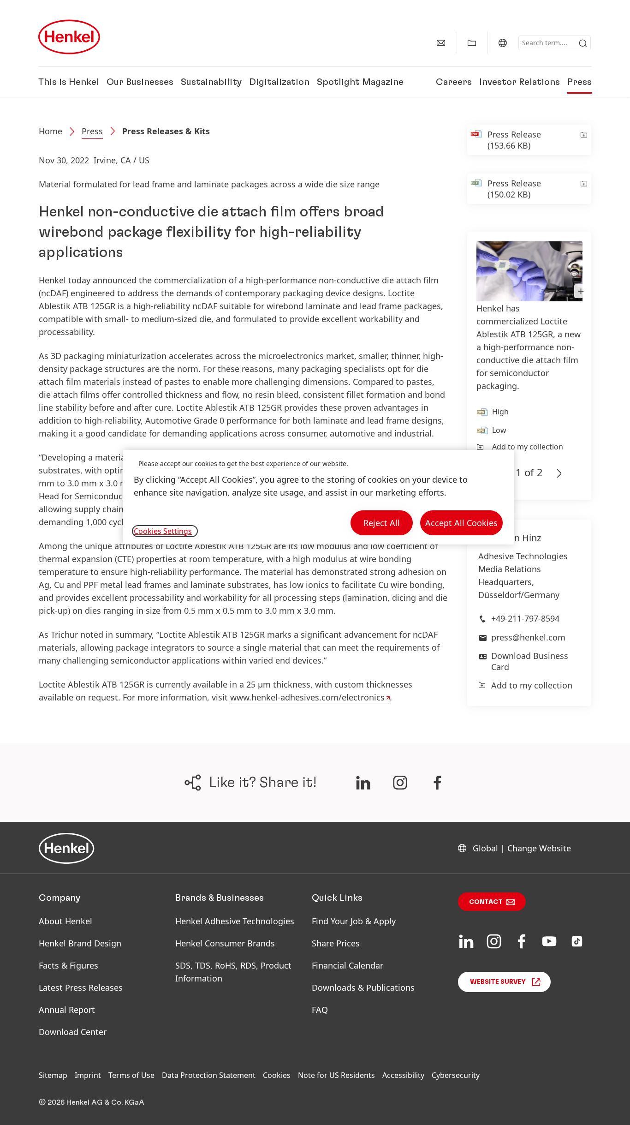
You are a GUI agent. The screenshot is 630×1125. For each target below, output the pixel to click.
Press (579, 82)
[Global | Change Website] (503, 43)
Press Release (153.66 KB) (514, 140)
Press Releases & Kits (166, 131)
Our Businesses (140, 82)
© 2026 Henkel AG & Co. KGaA (91, 1102)
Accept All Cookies (461, 522)
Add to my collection (527, 447)
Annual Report (67, 1009)
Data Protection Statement (209, 1075)
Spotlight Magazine (360, 82)
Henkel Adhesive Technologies (234, 921)
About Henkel (65, 921)
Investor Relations (519, 82)
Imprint (88, 1075)
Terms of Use (131, 1075)
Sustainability (211, 82)
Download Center (73, 1031)
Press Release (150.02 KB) (514, 189)
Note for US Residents (336, 1075)
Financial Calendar (347, 965)
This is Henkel (68, 82)
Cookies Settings (163, 531)
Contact (486, 902)
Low (499, 430)
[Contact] (441, 43)
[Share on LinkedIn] (363, 782)
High (500, 412)
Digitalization (279, 82)
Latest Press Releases (81, 987)
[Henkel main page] (69, 36)
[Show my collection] (472, 43)
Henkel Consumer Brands (225, 943)
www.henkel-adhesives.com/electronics (307, 697)
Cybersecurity (456, 1075)
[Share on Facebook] (437, 782)
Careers (454, 82)
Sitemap (53, 1075)
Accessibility (403, 1075)
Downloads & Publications (363, 987)
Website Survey (498, 982)
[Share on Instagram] (400, 782)
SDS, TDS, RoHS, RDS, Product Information (233, 972)
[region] (318, 497)
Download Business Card (529, 661)
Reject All (381, 522)
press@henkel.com (528, 637)
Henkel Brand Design (80, 943)
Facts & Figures (68, 965)
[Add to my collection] (583, 140)
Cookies (277, 1075)
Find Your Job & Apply (354, 921)
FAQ (320, 1009)
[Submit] (583, 43)
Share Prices (336, 943)
